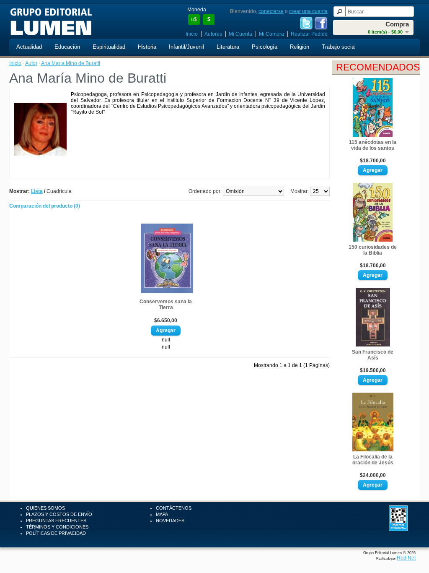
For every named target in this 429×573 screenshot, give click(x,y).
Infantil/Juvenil (186, 47)
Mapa (162, 514)
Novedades (170, 520)
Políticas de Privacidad (56, 533)
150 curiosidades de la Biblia (373, 250)
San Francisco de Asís (372, 355)
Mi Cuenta (240, 34)
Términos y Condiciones (57, 526)
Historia (147, 47)
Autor (31, 63)
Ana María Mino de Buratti (70, 63)
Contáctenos (173, 507)
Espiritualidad (109, 47)
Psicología (264, 47)
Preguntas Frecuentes (56, 520)
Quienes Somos (45, 507)
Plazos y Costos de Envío (59, 514)
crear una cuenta (308, 11)
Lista (37, 191)
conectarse (271, 11)
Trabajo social (339, 47)
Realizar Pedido (309, 34)
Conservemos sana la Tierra (166, 304)
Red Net (406, 558)
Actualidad (29, 47)
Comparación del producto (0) (44, 206)
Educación (67, 47)
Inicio (192, 34)
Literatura (228, 47)
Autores (213, 34)
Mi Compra (271, 34)
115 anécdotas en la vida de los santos (372, 145)
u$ (194, 19)
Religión (299, 47)
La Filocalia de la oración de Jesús (372, 460)
